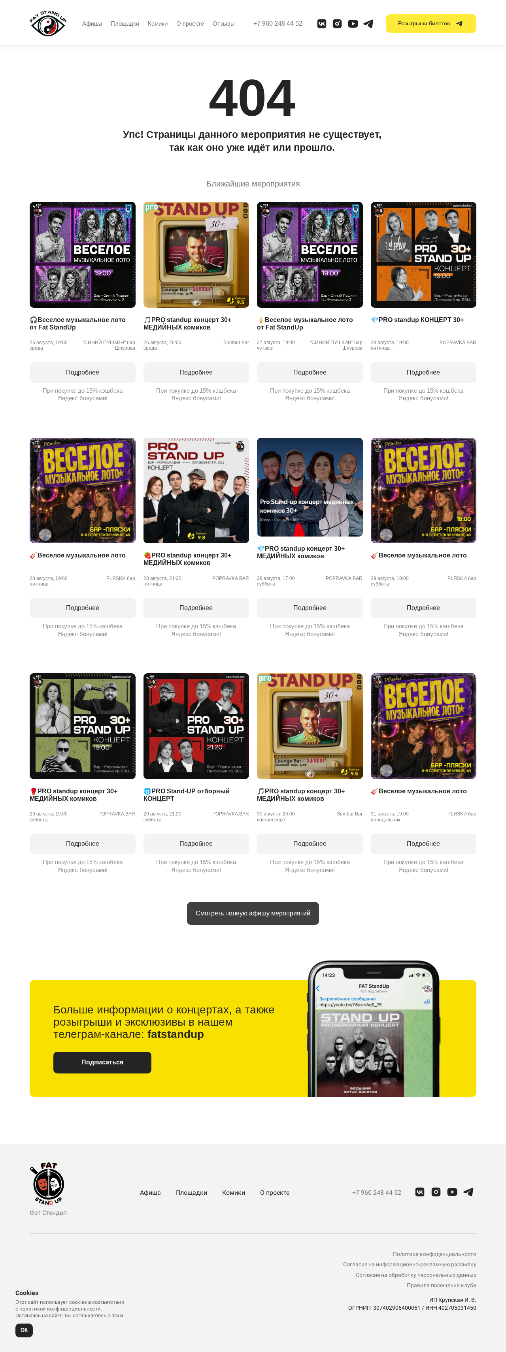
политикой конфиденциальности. (60, 1309)
